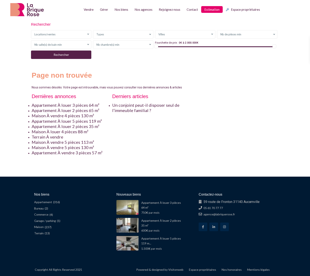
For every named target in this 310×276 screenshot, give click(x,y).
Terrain (39, 233)
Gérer (104, 9)
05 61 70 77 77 (213, 208)
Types (100, 34)
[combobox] (61, 34)
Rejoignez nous (169, 9)
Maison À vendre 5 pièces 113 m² (63, 142)
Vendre (89, 9)
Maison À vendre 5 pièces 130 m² (63, 147)
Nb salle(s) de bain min (48, 44)
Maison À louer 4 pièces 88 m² (60, 131)
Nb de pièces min (230, 34)
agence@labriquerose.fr (219, 214)
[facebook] (203, 227)
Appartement (43, 202)
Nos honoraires (232, 269)
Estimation (212, 9)
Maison (39, 227)
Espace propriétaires (245, 9)
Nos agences (143, 9)
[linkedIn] (213, 227)
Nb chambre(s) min (107, 44)
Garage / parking (45, 221)
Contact (192, 9)
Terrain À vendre (47, 136)
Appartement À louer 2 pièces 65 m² (65, 110)
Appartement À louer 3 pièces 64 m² (65, 105)
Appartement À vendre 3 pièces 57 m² (67, 152)
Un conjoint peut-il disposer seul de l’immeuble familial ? (145, 108)
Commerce (41, 214)
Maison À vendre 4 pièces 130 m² (63, 115)
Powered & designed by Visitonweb (159, 269)
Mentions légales (258, 269)
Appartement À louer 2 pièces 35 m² (65, 126)
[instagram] (224, 227)
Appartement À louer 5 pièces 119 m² (67, 121)
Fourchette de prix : (166, 42)
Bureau (39, 208)
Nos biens (121, 9)
